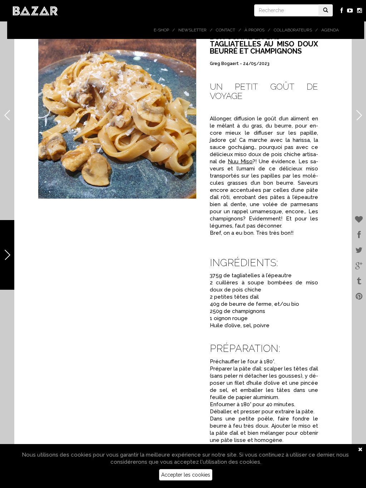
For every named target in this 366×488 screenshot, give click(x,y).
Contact (225, 30)
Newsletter (192, 30)
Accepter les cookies (185, 475)
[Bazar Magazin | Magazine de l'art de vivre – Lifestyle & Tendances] (35, 10)
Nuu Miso (240, 161)
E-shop (161, 30)
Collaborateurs (293, 30)
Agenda (330, 30)
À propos (254, 30)
